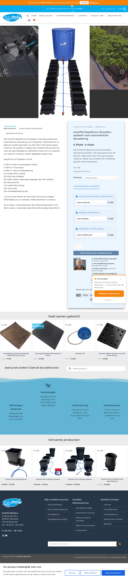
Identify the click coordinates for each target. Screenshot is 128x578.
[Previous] (6, 72)
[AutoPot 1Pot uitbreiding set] (16, 461)
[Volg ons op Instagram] (3, 536)
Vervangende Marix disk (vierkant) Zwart (48, 354)
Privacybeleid (81, 530)
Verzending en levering (85, 513)
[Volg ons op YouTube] (6, 536)
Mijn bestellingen (55, 505)
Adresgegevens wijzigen (58, 519)
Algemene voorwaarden (85, 525)
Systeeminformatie (65, 16)
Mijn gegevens (54, 514)
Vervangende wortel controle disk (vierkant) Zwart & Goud (16, 354)
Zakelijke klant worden (113, 519)
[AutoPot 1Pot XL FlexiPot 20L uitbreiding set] (112, 461)
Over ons (107, 505)
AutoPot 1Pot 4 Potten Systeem (80, 479)
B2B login (108, 524)
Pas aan (72, 573)
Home (33, 16)
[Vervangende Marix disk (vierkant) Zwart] (48, 335)
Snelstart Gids (115, 16)
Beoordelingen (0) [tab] (14, 133)
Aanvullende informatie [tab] (30, 128)
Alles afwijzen (90, 573)
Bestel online (45, 16)
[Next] (122, 72)
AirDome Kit (80, 353)
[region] (64, 570)
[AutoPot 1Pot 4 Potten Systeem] (80, 461)
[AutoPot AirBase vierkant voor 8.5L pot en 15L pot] (112, 335)
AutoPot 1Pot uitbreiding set (16, 479)
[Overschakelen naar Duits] (34, 20)
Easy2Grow (100, 127)
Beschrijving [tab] (10, 128)
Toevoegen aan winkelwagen (96, 253)
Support (82, 16)
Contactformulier (111, 509)
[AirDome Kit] (80, 335)
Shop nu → (95, 2)
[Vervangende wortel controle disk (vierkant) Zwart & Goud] (16, 335)
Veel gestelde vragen (84, 508)
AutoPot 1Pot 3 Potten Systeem (48, 479)
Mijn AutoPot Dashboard (58, 509)
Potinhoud (77, 177)
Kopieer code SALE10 (109, 294)
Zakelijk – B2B (97, 16)
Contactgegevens (111, 514)
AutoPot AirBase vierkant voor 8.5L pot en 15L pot (112, 354)
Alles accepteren (113, 573)
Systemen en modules (83, 127)
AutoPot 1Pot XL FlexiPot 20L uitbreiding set (112, 480)
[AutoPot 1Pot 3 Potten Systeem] (48, 461)
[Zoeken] (120, 543)
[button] (122, 9)
